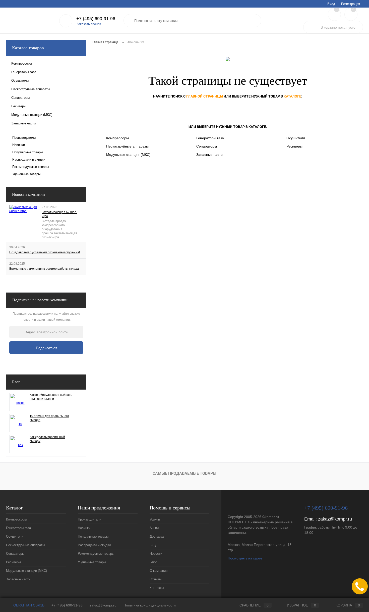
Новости (73, 4)
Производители (24, 137)
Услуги (10, 4)
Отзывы (126, 4)
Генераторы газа (210, 138)
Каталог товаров (28, 47)
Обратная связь (28, 605)
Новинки (18, 145)
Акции (25, 4)
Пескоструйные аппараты (127, 146)
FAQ (58, 4)
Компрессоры (117, 138)
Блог (88, 4)
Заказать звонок (88, 24)
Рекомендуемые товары (30, 167)
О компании (105, 4)
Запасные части (209, 155)
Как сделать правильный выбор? (47, 439)
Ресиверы (294, 146)
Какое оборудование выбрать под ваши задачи (51, 397)
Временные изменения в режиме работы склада (44, 268)
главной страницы (204, 96)
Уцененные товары (26, 174)
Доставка (42, 4)
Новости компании (28, 194)
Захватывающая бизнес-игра (59, 214)
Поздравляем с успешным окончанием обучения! (44, 252)
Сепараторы (206, 146)
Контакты (144, 4)
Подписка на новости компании (40, 300)
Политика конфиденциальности (150, 605)
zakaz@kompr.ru (335, 519)
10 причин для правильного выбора (49, 418)
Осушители (295, 138)
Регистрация (350, 4)
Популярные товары (27, 152)
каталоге (292, 96)
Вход (331, 4)
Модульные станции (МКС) (128, 155)
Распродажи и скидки (28, 159)
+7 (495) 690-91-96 (67, 605)
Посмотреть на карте (245, 558)
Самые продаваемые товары (184, 473)
